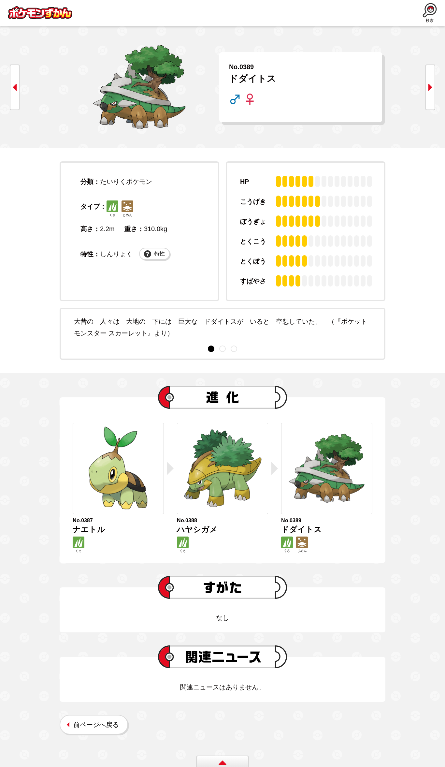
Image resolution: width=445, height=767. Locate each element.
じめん (127, 215)
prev (14, 87)
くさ (112, 215)
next (430, 87)
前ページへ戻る (96, 724)
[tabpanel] (222, 327)
